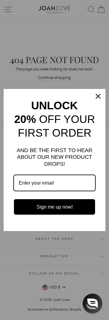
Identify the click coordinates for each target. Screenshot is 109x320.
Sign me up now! (55, 206)
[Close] (98, 96)
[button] (92, 303)
